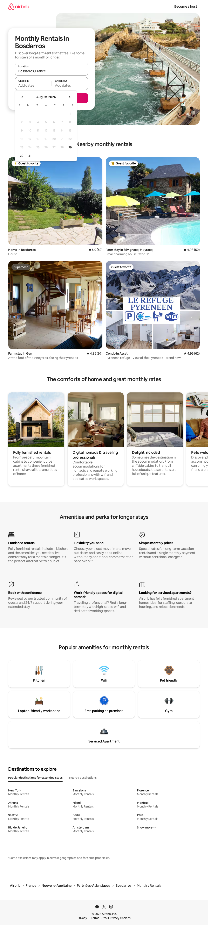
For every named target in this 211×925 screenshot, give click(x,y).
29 (70, 147)
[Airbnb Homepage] (18, 6)
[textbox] (33, 85)
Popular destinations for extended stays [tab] (35, 778)
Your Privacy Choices (117, 918)
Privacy (82, 918)
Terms (95, 918)
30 (21, 156)
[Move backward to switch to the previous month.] (22, 97)
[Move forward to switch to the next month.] (69, 97)
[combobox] (51, 71)
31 (29, 156)
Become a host (185, 6)
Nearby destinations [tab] (83, 778)
